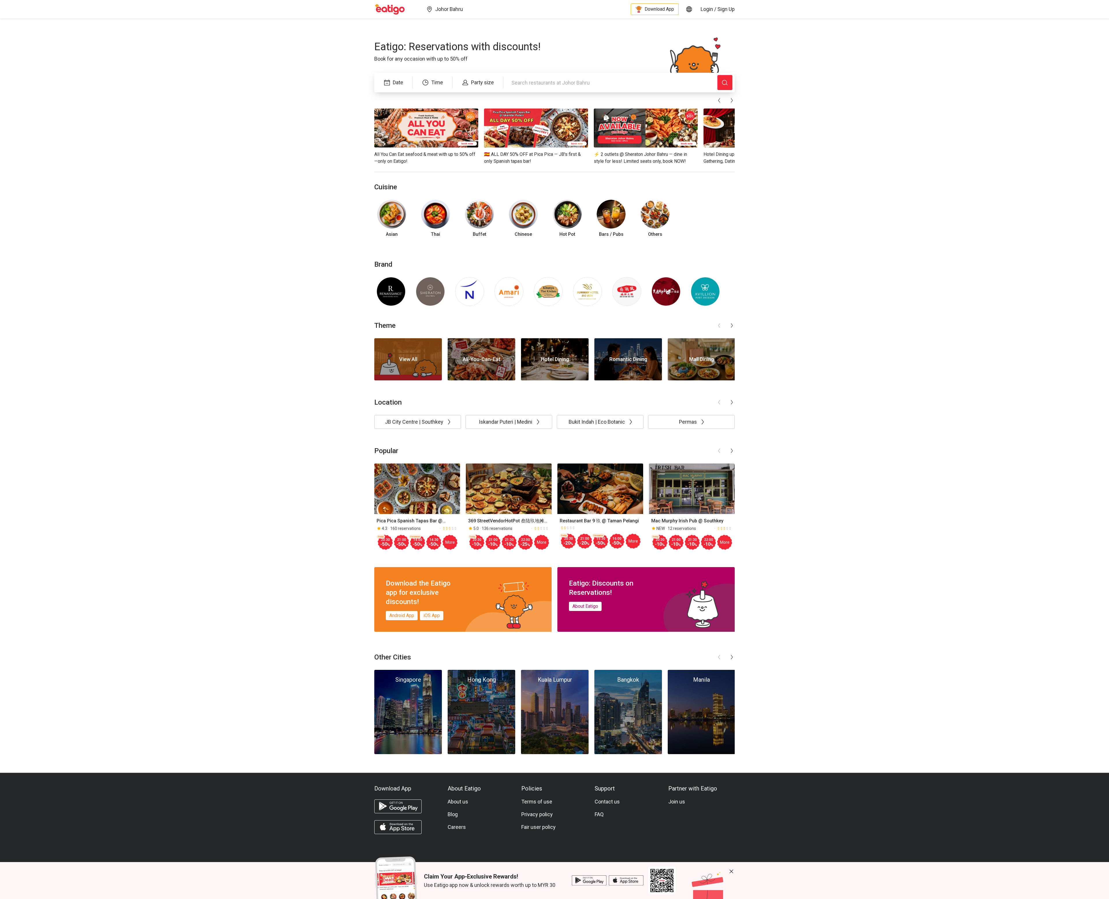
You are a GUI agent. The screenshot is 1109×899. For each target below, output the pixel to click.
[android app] (398, 806)
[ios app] (398, 827)
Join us (676, 802)
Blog (453, 814)
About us (458, 802)
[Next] (731, 100)
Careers (457, 827)
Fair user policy (538, 827)
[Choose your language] (689, 9)
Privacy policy (537, 814)
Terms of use (536, 802)
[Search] (724, 82)
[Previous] (719, 100)
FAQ (599, 814)
